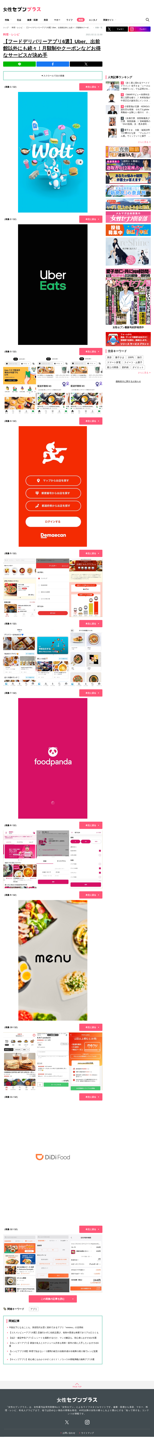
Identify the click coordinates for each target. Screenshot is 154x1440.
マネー (57, 20)
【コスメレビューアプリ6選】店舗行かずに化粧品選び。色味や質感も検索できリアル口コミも (54, 1332)
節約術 (125, 367)
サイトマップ (87, 1433)
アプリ (33, 1309)
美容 (46, 20)
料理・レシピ (17, 28)
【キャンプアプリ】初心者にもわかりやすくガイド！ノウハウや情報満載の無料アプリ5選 (51, 1359)
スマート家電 (114, 362)
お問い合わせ (69, 1433)
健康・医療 (32, 20)
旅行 (139, 357)
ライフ (69, 20)
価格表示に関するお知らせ (128, 381)
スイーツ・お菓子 (133, 362)
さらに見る (143, 142)
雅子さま (119, 357)
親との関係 (112, 367)
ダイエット (138, 367)
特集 (7, 20)
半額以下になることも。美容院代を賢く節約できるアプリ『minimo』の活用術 (46, 1327)
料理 (81, 20)
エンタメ (93, 20)
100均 (131, 357)
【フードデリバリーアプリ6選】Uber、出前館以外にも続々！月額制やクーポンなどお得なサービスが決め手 (70, 28)
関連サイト (108, 20)
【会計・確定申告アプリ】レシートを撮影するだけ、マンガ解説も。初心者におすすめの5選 (53, 1338)
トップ (6, 28)
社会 (19, 20)
